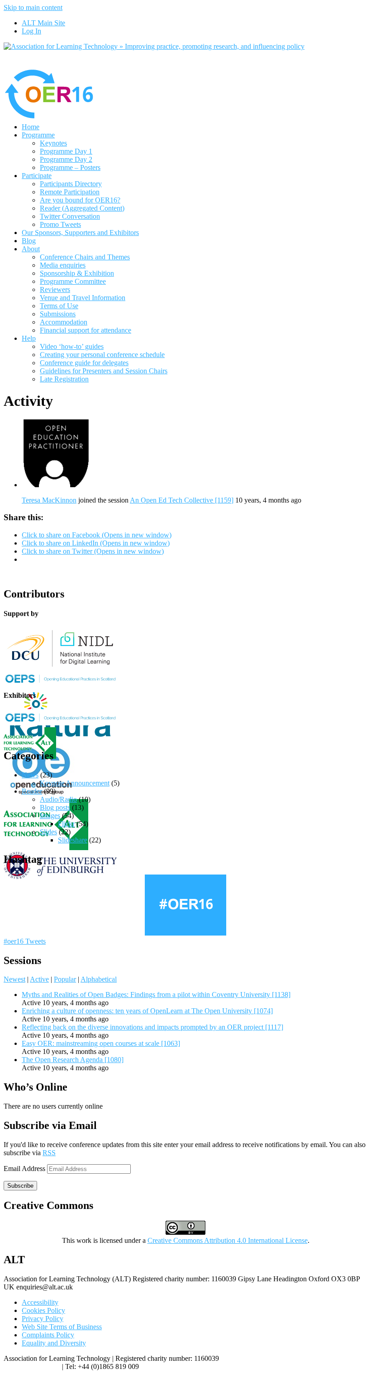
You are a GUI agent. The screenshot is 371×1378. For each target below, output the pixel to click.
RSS (49, 1153)
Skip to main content (33, 7)
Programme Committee (73, 281)
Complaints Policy (48, 1335)
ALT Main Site (43, 23)
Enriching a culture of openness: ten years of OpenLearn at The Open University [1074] (147, 1011)
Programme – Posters (70, 167)
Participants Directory (71, 184)
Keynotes (53, 143)
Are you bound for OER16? (80, 200)
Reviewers (55, 289)
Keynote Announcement (74, 783)
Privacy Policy (42, 1318)
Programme (38, 135)
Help (29, 338)
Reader (32, 791)
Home (30, 127)
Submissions (58, 314)
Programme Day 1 (66, 151)
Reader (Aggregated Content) (82, 208)
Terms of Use (59, 306)
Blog (29, 241)
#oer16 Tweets (25, 941)
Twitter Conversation (70, 216)
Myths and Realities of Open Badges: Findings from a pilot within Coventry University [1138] (156, 994)
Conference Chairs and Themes (85, 257)
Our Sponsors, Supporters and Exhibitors (80, 232)
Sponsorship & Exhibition (77, 273)
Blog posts (55, 807)
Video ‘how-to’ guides (72, 346)
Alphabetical (99, 979)
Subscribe (20, 1185)
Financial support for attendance (85, 330)
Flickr (66, 824)
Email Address (25, 1168)
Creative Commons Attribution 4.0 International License (227, 1240)
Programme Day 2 (66, 159)
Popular (65, 979)
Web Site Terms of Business (62, 1327)
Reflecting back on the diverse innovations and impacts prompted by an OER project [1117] (152, 1027)
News (30, 775)
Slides (48, 832)
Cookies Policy (43, 1310)
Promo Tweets (60, 224)
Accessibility (40, 1302)
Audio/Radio (58, 799)
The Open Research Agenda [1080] (73, 1059)
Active (39, 979)
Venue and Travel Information (82, 297)
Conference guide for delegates (84, 363)
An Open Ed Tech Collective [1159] (181, 500)
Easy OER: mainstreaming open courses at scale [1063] (101, 1043)
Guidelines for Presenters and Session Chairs (103, 371)
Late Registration (64, 379)
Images (50, 815)
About (31, 249)
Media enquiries (63, 265)
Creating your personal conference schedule (102, 354)
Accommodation (63, 322)
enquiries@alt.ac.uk (32, 1366)
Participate (37, 175)
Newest (14, 979)
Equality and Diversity (54, 1343)
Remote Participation (70, 192)
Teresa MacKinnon (49, 500)
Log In (31, 31)
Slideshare (72, 840)
